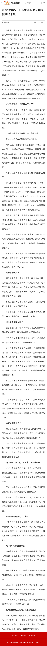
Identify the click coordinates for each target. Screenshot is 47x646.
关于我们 (15, 635)
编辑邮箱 (23, 635)
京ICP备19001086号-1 (14, 642)
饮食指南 (15, 2)
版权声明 (32, 635)
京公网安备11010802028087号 (30, 642)
